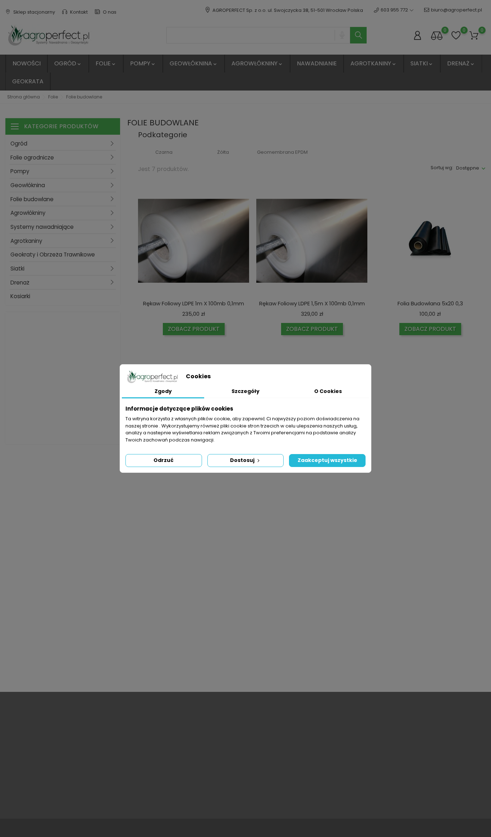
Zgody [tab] (163, 391)
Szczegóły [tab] (245, 391)
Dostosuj (243, 460)
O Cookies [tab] (328, 391)
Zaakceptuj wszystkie (327, 460)
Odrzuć (163, 460)
